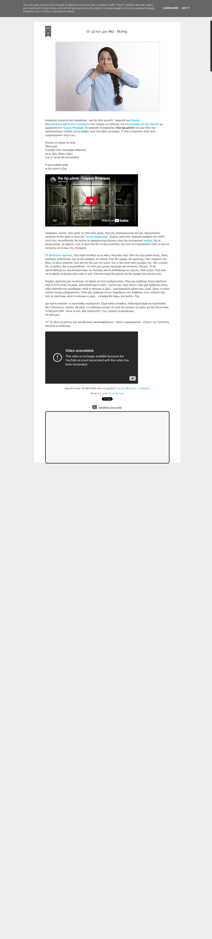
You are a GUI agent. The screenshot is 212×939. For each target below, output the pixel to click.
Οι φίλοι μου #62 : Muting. (107, 31)
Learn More (170, 8)
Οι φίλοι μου (116, 393)
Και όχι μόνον (125, 127)
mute (105, 393)
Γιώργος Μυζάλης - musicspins (132, 388)
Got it (186, 8)
